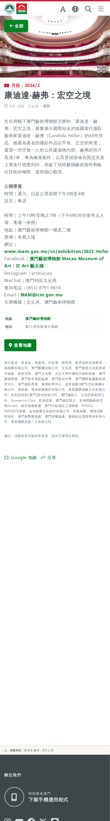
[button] (63, 10)
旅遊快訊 (16, 750)
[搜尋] (89, 9)
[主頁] (5, 750)
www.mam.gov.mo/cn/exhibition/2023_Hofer (56, 251)
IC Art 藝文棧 (30, 266)
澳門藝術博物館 (38, 318)
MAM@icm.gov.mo (42, 295)
